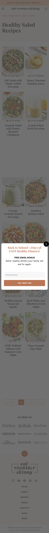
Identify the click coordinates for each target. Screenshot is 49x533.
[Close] (46, 244)
